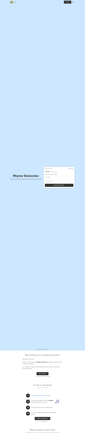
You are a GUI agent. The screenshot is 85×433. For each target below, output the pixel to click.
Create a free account (37, 395)
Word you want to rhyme (51, 174)
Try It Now (42, 373)
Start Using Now (59, 185)
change (55, 171)
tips (51, 407)
